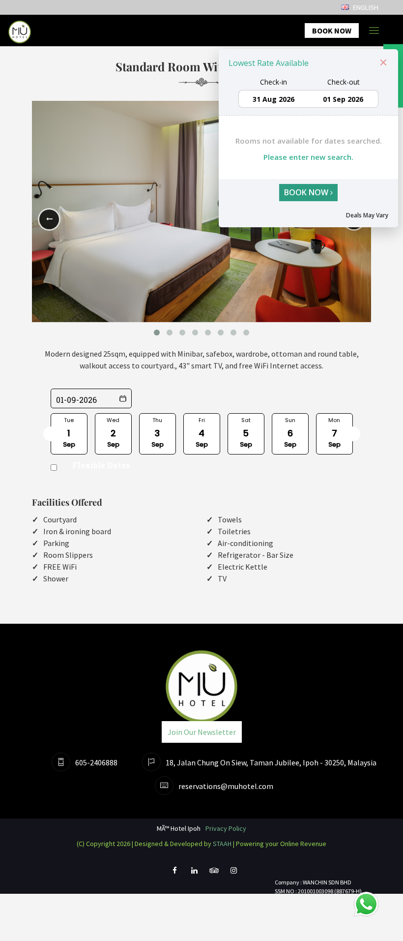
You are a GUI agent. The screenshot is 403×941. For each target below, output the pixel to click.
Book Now (331, 30)
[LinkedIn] (194, 874)
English (364, 7)
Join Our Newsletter (202, 732)
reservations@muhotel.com (225, 786)
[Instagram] (233, 874)
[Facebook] (174, 874)
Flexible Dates (101, 465)
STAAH (222, 843)
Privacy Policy (225, 828)
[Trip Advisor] (213, 874)
